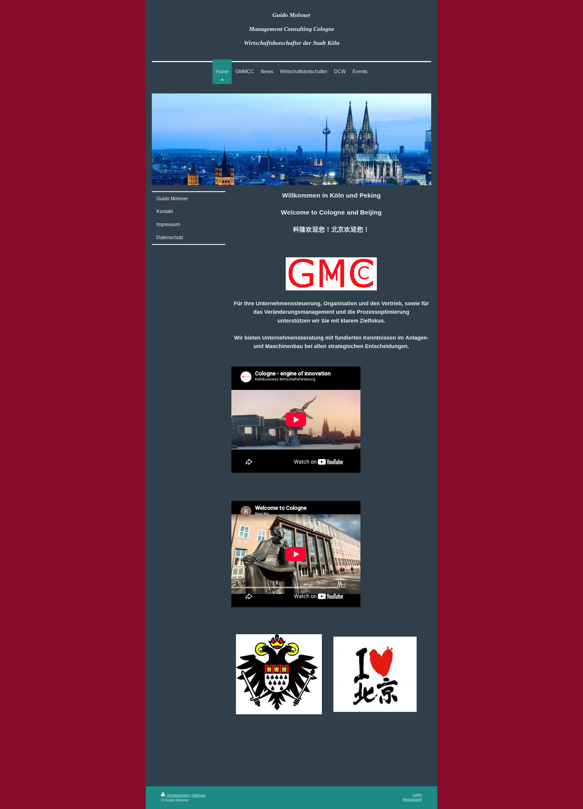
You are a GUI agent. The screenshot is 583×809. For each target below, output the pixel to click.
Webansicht (412, 799)
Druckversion (178, 795)
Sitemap (199, 795)
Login (417, 795)
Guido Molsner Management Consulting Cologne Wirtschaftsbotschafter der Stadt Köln (291, 29)
